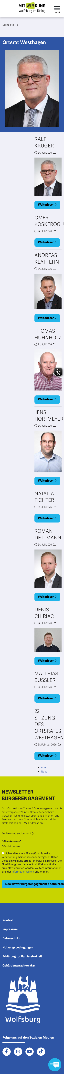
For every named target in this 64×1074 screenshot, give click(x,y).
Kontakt (8, 920)
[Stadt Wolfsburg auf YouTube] (29, 1051)
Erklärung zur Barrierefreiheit (22, 956)
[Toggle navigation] (57, 9)
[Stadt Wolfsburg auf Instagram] (18, 1051)
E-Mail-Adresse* (11, 841)
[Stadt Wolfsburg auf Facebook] (6, 1051)
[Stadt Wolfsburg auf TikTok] (41, 1051)
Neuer (44, 771)
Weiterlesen (46, 205)
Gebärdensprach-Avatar (18, 965)
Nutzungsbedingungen (17, 947)
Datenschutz (11, 938)
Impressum (10, 929)
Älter (44, 767)
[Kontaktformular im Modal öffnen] (54, 1064)
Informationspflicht (23, 871)
